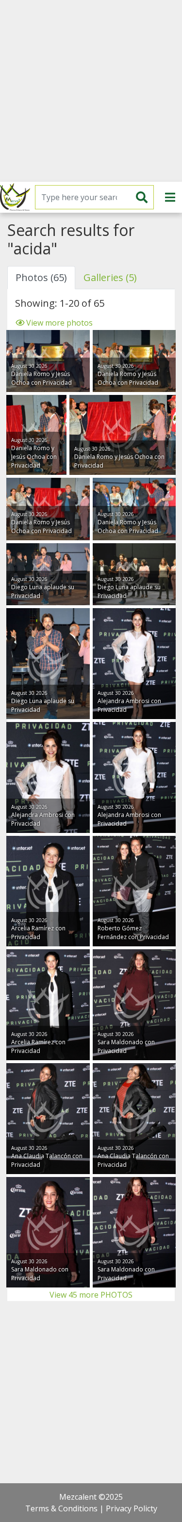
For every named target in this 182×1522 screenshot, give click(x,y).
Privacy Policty (131, 1508)
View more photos (58, 322)
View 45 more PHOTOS (91, 1294)
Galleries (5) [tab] (110, 277)
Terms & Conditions (61, 1508)
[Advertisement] (91, 91)
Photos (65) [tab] (41, 277)
